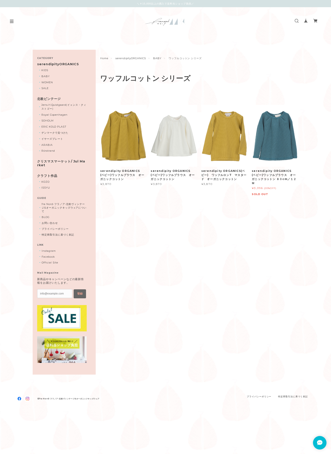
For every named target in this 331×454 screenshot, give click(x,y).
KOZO (45, 181)
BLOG (46, 217)
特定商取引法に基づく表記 (58, 234)
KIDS (44, 70)
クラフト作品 (47, 176)
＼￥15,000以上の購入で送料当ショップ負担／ (165, 3)
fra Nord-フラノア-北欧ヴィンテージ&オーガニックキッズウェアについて (64, 207)
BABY (157, 58)
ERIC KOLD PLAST (53, 126)
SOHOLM (47, 120)
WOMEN (47, 82)
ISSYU (45, 187)
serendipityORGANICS (131, 58)
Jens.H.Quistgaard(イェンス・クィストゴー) (63, 106)
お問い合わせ (50, 223)
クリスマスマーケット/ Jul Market (61, 163)
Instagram (49, 250)
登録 (80, 293)
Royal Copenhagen (54, 114)
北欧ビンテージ (49, 99)
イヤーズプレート (52, 138)
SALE (45, 88)
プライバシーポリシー (55, 228)
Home (104, 58)
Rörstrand (48, 150)
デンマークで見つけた (54, 132)
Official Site (50, 262)
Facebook (48, 256)
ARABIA (47, 144)
